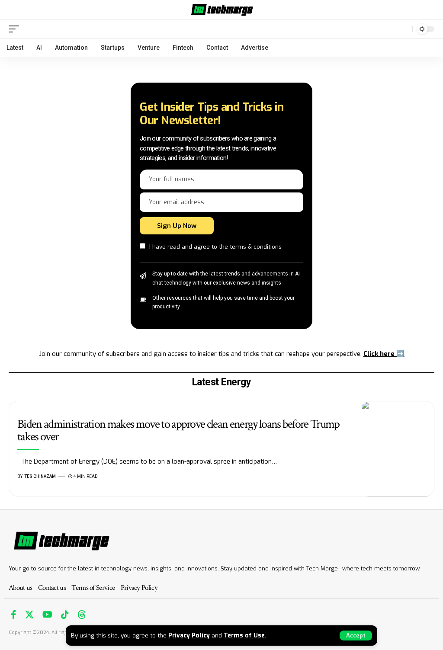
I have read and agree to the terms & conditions (215, 246)
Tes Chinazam (40, 476)
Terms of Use (244, 635)
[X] (29, 614)
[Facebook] (14, 614)
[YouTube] (47, 614)
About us (20, 587)
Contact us (52, 587)
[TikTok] (65, 614)
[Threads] (81, 614)
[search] (403, 29)
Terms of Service (93, 587)
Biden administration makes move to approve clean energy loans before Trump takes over (178, 430)
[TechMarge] (221, 10)
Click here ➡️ (383, 353)
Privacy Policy (189, 635)
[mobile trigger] (16, 29)
